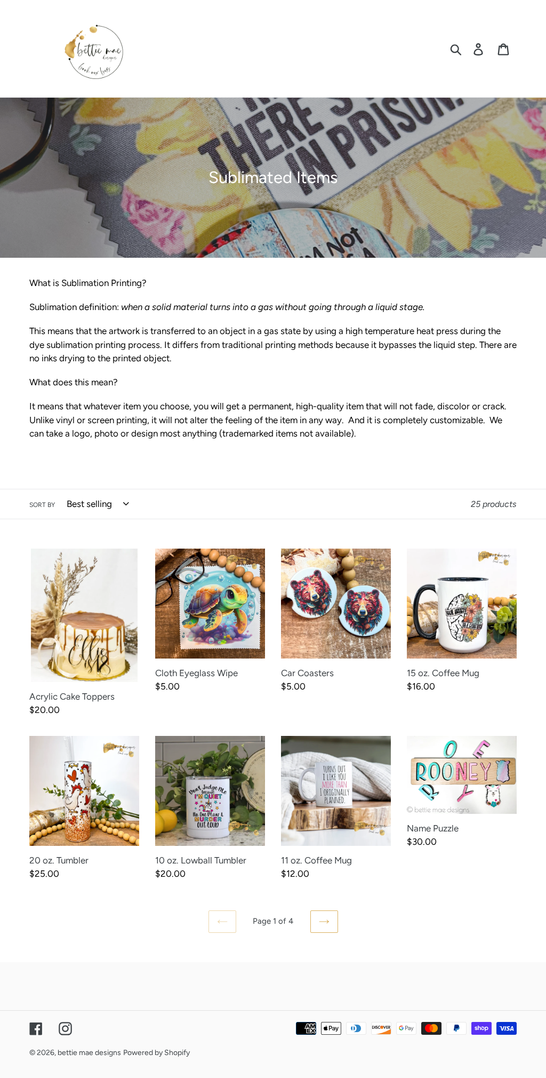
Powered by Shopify (156, 1052)
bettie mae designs (89, 1052)
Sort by (42, 505)
